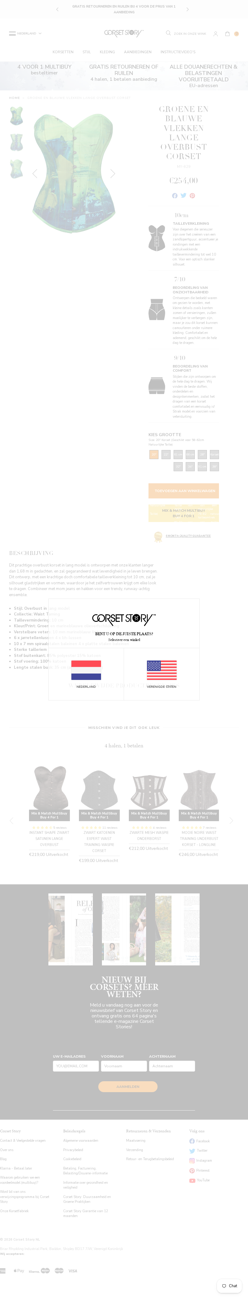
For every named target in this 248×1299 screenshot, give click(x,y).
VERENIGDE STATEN (161, 687)
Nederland (86, 687)
